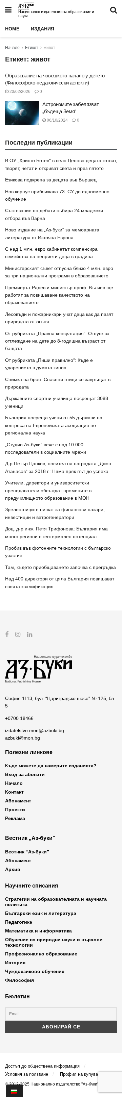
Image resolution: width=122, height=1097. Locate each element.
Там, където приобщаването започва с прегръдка (60, 567)
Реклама (15, 818)
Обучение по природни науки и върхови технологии (54, 942)
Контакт (14, 792)
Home (12, 28)
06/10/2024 (57, 120)
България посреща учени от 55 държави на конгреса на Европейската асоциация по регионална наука (53, 425)
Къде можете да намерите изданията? (51, 765)
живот (49, 47)
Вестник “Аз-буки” (27, 851)
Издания (42, 28)
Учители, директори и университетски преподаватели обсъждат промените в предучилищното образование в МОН (48, 490)
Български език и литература (40, 913)
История (15, 962)
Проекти (15, 809)
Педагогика (18, 922)
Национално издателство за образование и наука (56, 14)
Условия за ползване (26, 1074)
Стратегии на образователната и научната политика (56, 901)
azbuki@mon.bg (22, 738)
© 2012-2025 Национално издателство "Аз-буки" (52, 1084)
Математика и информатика (38, 930)
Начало (12, 47)
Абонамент (18, 800)
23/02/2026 (19, 91)
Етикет (31, 47)
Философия (19, 980)
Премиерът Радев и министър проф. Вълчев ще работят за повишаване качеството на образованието (59, 295)
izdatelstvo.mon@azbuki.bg (34, 730)
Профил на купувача (81, 1074)
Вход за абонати (25, 774)
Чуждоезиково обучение (34, 971)
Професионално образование (41, 953)
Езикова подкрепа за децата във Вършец (51, 179)
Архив (12, 869)
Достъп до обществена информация (42, 1066)
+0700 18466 (19, 718)
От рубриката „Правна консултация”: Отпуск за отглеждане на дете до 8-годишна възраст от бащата (57, 341)
